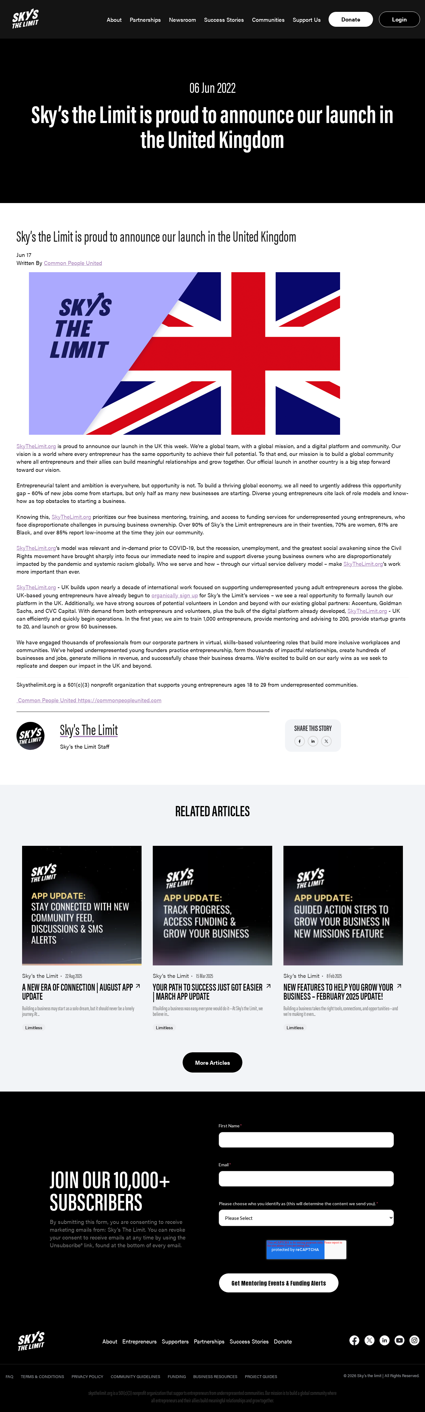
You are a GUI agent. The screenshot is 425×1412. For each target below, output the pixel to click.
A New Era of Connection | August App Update (77, 990)
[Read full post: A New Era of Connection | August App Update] (82, 905)
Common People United (73, 263)
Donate (350, 19)
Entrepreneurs (139, 1341)
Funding (177, 1376)
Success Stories (224, 19)
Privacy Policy (87, 1376)
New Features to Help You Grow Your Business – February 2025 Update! (338, 990)
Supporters (175, 1341)
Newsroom (182, 19)
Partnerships (145, 19)
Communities (268, 19)
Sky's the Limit (40, 975)
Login (399, 19)
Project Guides (261, 1376)
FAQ (9, 1376)
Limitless (33, 1027)
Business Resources (215, 1376)
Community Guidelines (135, 1376)
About (114, 19)
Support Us (307, 19)
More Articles (212, 1062)
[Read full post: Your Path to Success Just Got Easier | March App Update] (212, 905)
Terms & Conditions (42, 1376)
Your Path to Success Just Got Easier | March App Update (208, 990)
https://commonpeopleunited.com (119, 700)
